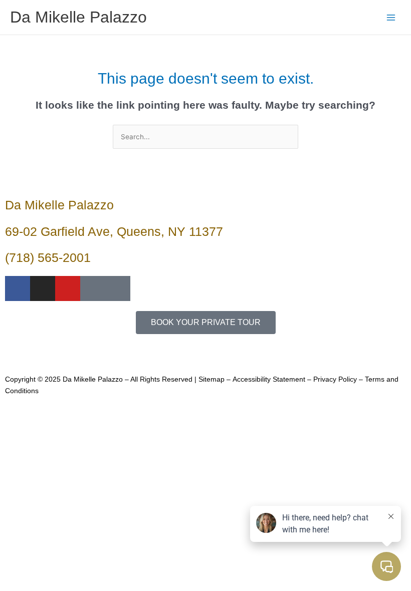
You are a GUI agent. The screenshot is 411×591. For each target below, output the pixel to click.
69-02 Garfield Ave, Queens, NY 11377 (114, 231)
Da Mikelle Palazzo (78, 17)
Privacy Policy (335, 379)
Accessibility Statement (269, 379)
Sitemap (211, 379)
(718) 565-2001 (48, 257)
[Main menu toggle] (391, 17)
